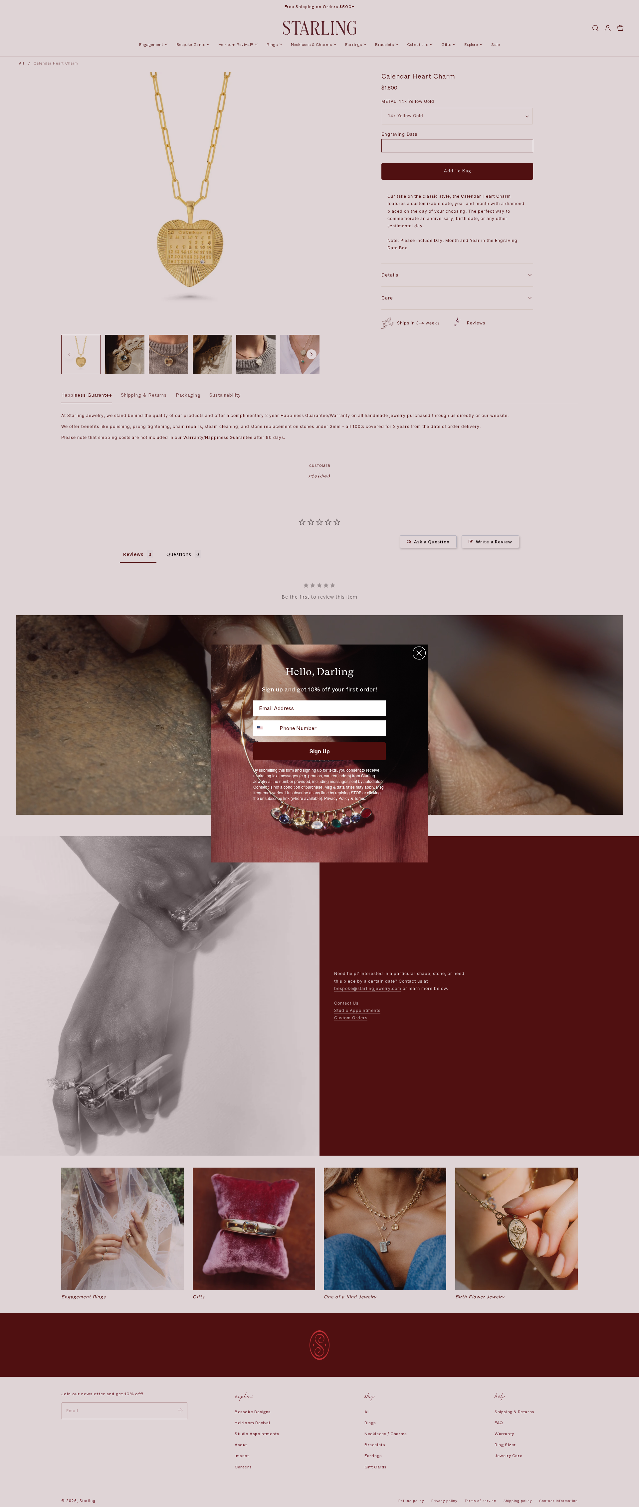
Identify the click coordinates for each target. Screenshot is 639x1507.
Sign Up (320, 751)
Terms (359, 798)
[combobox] (265, 728)
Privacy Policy (336, 798)
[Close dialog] (419, 653)
